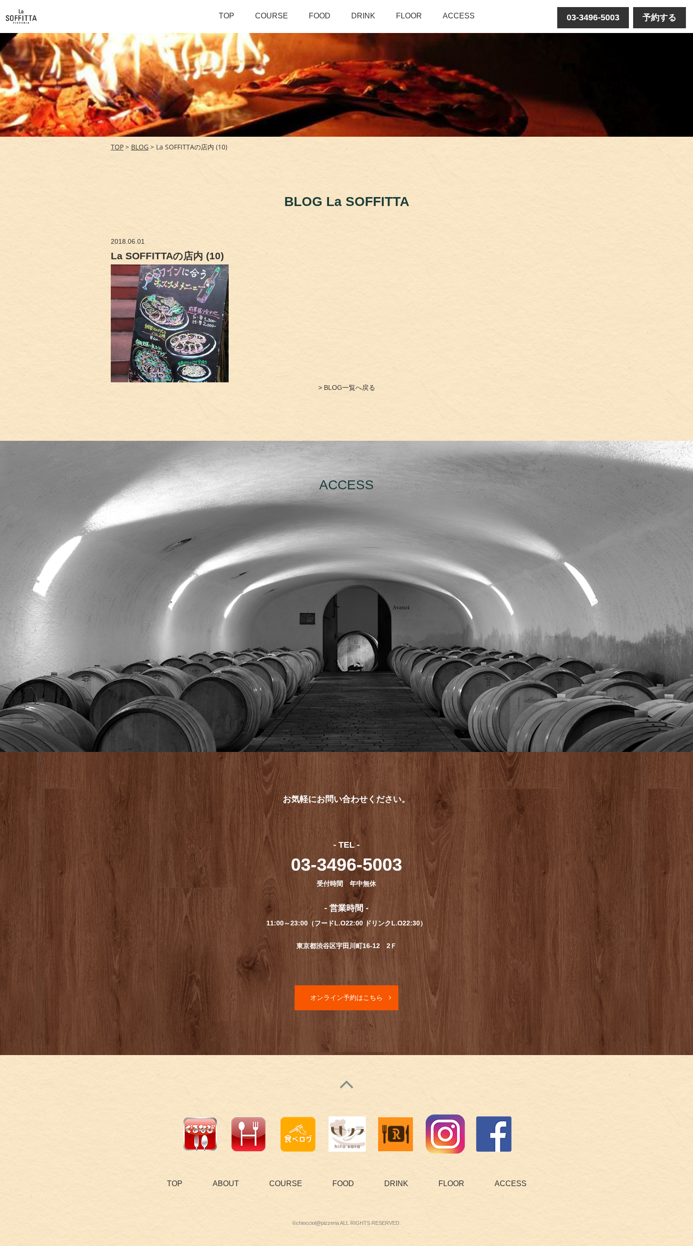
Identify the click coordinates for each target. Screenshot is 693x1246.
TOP (226, 16)
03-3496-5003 (593, 17)
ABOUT (226, 1184)
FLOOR (409, 16)
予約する (659, 17)
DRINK (363, 16)
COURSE (271, 16)
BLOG (139, 146)
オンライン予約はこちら (346, 997)
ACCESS (459, 16)
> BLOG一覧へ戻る (346, 387)
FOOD (319, 16)
